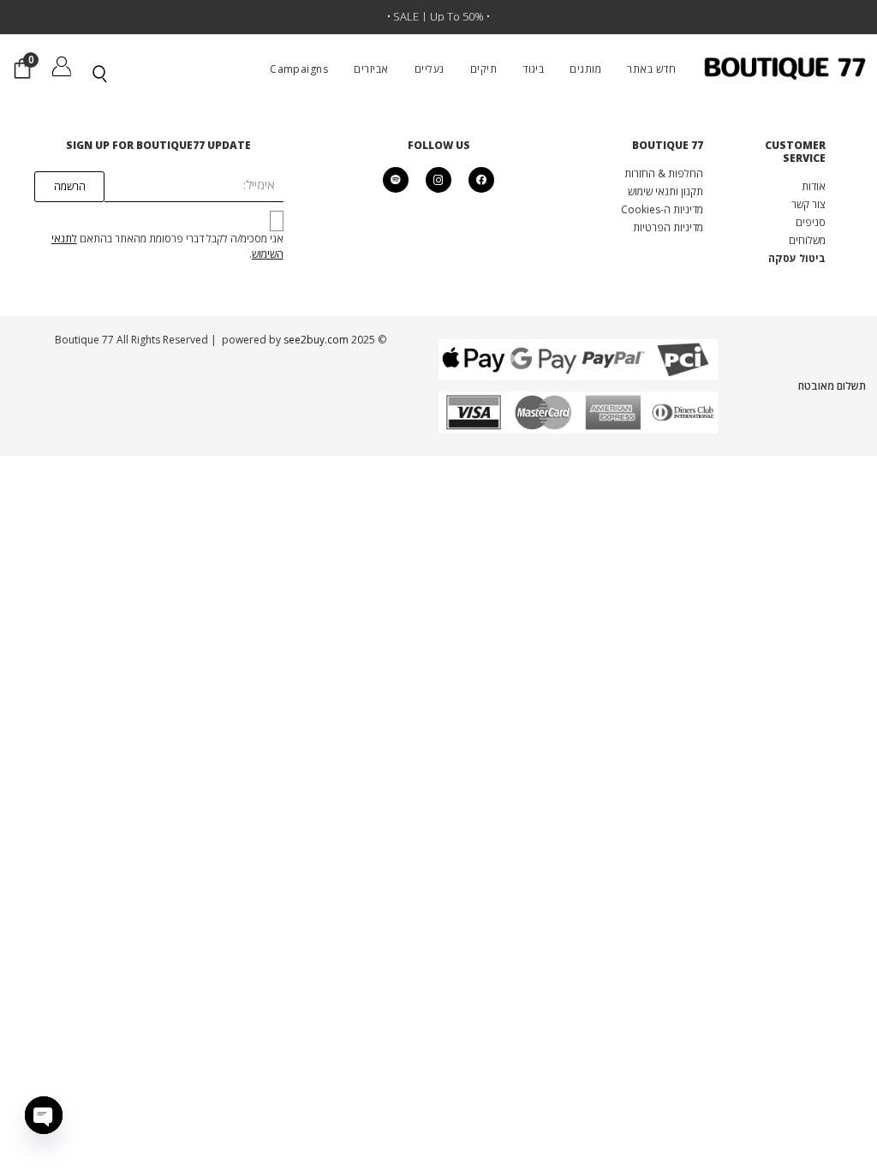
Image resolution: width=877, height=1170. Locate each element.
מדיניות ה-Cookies (662, 209)
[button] (561, 69)
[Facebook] (481, 180)
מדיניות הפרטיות (668, 227)
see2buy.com (315, 339)
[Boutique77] (785, 68)
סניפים (811, 222)
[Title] (396, 180)
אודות (814, 186)
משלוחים (807, 240)
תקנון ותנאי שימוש (665, 191)
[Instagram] (438, 180)
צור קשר (808, 204)
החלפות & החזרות (663, 173)
